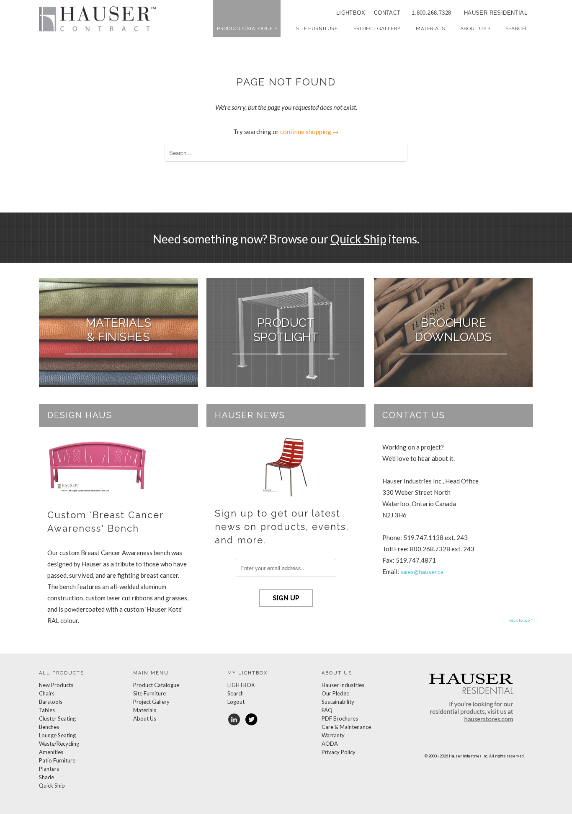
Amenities (51, 752)
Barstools (50, 701)
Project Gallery (377, 28)
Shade (46, 777)
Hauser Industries (343, 685)
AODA (330, 743)
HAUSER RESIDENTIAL (495, 13)
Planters (49, 768)
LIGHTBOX (350, 13)
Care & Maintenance (346, 727)
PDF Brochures (340, 718)
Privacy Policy (339, 752)
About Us (475, 28)
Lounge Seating (57, 735)
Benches (49, 727)
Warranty (333, 735)
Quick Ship (358, 239)
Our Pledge (335, 693)
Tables (47, 710)
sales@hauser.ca (421, 571)
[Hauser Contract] (97, 18)
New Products (56, 685)
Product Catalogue (156, 685)
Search (235, 693)
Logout (236, 701)
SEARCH (515, 28)
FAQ (327, 710)
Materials (430, 28)
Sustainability (338, 701)
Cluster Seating (57, 718)
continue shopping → (309, 131)
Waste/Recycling (59, 743)
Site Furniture (317, 28)
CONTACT (384, 13)
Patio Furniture (57, 760)
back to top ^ (521, 620)
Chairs (46, 693)
